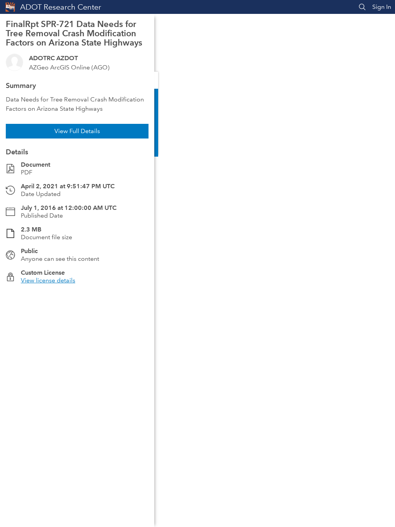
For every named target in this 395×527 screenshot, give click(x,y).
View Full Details (77, 131)
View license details (48, 280)
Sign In (381, 6)
